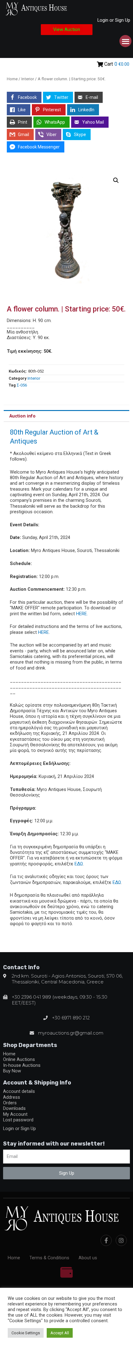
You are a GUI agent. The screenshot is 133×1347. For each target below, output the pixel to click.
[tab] (66, 416)
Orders (10, 1103)
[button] (66, 29)
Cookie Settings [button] (25, 1333)
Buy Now (12, 1071)
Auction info (22, 416)
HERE (43, 632)
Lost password (18, 1120)
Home (12, 79)
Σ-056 (22, 385)
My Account (15, 1114)
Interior (27, 79)
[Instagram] (121, 1240)
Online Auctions (19, 1059)
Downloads (14, 1108)
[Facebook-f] (106, 1240)
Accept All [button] (59, 1333)
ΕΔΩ (79, 864)
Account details (19, 1091)
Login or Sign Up (113, 20)
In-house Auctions (22, 1065)
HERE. (82, 613)
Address (11, 1097)
